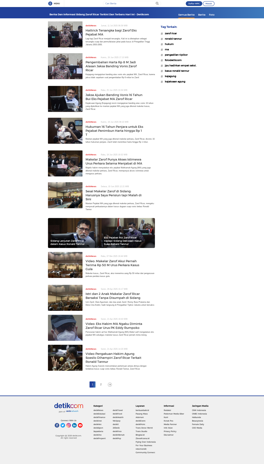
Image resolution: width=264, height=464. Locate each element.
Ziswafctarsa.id (142, 438)
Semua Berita (186, 14)
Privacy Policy (170, 431)
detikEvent (140, 421)
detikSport (98, 428)
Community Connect (145, 452)
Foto (212, 14)
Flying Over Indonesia (146, 442)
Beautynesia (197, 421)
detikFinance (99, 417)
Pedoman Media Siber (174, 414)
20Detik (116, 428)
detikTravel (118, 410)
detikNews (98, 410)
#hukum (168, 44)
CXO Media (197, 428)
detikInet (98, 421)
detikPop (117, 438)
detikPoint (140, 424)
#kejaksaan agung (174, 81)
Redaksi (167, 410)
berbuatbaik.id (142, 410)
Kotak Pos (168, 421)
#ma (166, 49)
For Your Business (144, 445)
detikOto (98, 435)
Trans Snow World (144, 428)
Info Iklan (168, 428)
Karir (166, 417)
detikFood (117, 414)
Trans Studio (141, 431)
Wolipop (116, 421)
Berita (201, 14)
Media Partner (170, 424)
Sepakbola (98, 431)
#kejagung (169, 76)
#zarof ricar (170, 33)
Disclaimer (169, 435)
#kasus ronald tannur (176, 70)
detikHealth (118, 417)
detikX (116, 424)
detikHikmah (119, 435)
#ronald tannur (172, 38)
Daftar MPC (194, 3)
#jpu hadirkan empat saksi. (179, 65)
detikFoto (117, 431)
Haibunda (196, 417)
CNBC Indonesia (199, 414)
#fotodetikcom (172, 60)
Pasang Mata (142, 414)
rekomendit (141, 449)
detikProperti (100, 438)
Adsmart (140, 417)
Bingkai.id (140, 435)
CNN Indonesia (199, 410)
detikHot (97, 424)
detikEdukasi (99, 414)
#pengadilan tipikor (175, 54)
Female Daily (198, 424)
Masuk (208, 3)
